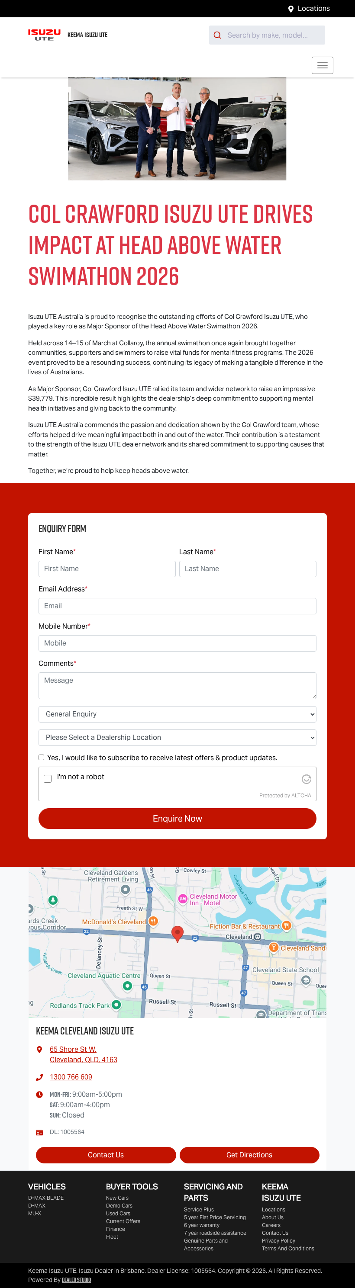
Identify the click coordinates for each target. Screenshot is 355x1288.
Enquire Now (177, 818)
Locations (314, 8)
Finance (115, 1229)
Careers (271, 1225)
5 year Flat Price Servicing (215, 1217)
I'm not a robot (80, 776)
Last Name (197, 551)
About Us (273, 1217)
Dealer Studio (76, 1279)
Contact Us (106, 1155)
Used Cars (118, 1213)
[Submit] (218, 35)
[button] (322, 65)
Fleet (112, 1236)
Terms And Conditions (288, 1248)
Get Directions (249, 1155)
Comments (57, 663)
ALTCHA (301, 795)
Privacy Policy (278, 1240)
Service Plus (199, 1209)
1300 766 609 (71, 1077)
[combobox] (267, 35)
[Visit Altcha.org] (306, 778)
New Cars (117, 1198)
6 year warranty (201, 1225)
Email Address (63, 589)
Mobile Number (64, 626)
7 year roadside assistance (215, 1233)
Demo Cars (119, 1205)
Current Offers (123, 1221)
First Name (57, 551)
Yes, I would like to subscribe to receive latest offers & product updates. (162, 757)
